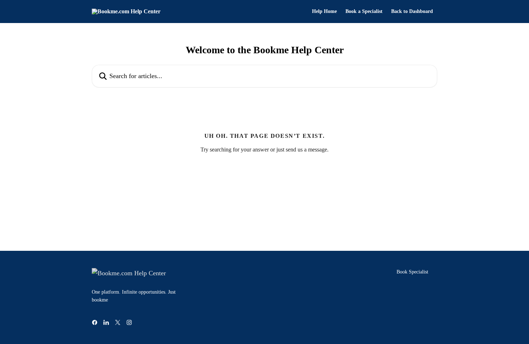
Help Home (324, 11)
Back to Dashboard (412, 11)
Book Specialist (412, 272)
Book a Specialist (364, 11)
